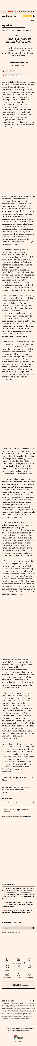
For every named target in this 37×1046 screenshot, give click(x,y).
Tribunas (18, 30)
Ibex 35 (5, 12)
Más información (6, 811)
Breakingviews (27, 30)
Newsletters (17, 1030)
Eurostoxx (11, 932)
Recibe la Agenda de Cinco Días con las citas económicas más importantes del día (16, 788)
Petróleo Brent (32, 12)
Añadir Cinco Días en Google (12, 76)
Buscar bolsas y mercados (11, 922)
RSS (13, 1030)
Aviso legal (16, 1026)
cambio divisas (18, 969)
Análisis (12, 30)
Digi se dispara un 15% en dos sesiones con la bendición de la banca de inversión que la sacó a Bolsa (18, 896)
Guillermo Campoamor (18, 63)
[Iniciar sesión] (33, 16)
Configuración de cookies (8, 1028)
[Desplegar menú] (3, 16)
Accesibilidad (30, 1028)
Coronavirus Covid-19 (14, 803)
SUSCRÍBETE (27, 16)
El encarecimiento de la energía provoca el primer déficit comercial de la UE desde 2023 (18, 889)
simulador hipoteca (18, 962)
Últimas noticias (8, 885)
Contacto (10, 1026)
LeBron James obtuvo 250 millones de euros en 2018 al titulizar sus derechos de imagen (17, 912)
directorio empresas (29, 969)
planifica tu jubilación (7, 969)
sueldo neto (29, 962)
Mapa (9, 1030)
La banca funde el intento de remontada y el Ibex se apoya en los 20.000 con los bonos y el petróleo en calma (18, 904)
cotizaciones (7, 977)
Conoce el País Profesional (18, 985)
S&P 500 (17, 12)
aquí (30, 816)
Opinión (7, 25)
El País (32, 20)
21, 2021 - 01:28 (18, 65)
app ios (18, 977)
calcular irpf (7, 962)
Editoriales (5, 30)
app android (29, 977)
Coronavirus (26, 803)
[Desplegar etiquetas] (33, 802)
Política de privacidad (21, 1028)
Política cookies (24, 1026)
